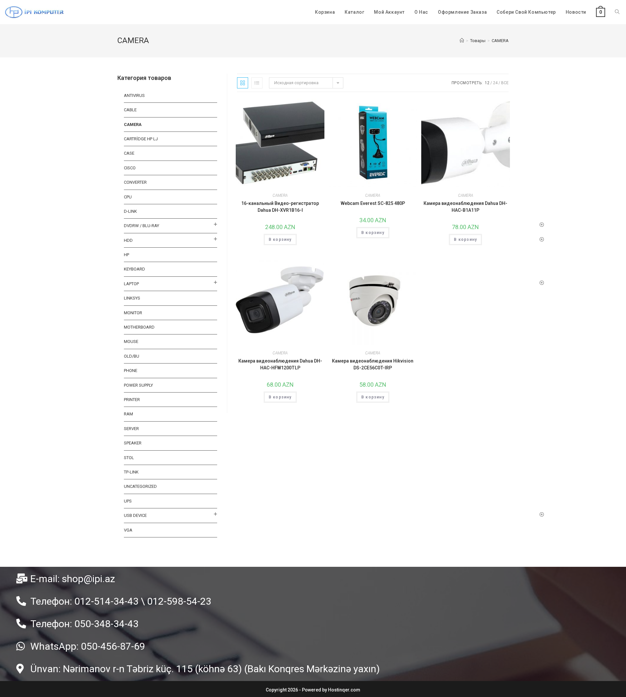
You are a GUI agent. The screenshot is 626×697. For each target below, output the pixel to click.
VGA (128, 530)
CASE (129, 153)
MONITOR (133, 312)
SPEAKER (133, 443)
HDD (128, 240)
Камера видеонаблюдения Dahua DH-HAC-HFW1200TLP (280, 364)
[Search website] (617, 12)
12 (487, 83)
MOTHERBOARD (139, 327)
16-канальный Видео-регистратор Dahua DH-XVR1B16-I (280, 207)
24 (495, 83)
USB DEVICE (135, 515)
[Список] (256, 82)
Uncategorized (140, 486)
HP (126, 254)
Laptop (131, 283)
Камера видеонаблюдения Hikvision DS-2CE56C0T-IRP (372, 364)
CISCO (130, 167)
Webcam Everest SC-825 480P (373, 203)
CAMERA (280, 195)
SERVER (131, 428)
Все (505, 83)
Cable (130, 109)
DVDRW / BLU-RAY (141, 225)
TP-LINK (131, 472)
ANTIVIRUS (134, 95)
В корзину (280, 239)
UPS (128, 501)
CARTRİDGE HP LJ (141, 138)
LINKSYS (132, 298)
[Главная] (462, 40)
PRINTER (132, 399)
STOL (129, 457)
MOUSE (131, 341)
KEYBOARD (134, 269)
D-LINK (130, 211)
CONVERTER (135, 182)
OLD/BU (131, 356)
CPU (128, 196)
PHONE (130, 370)
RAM (128, 413)
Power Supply (138, 385)
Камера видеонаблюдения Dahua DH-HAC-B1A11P (465, 207)
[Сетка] (242, 82)
